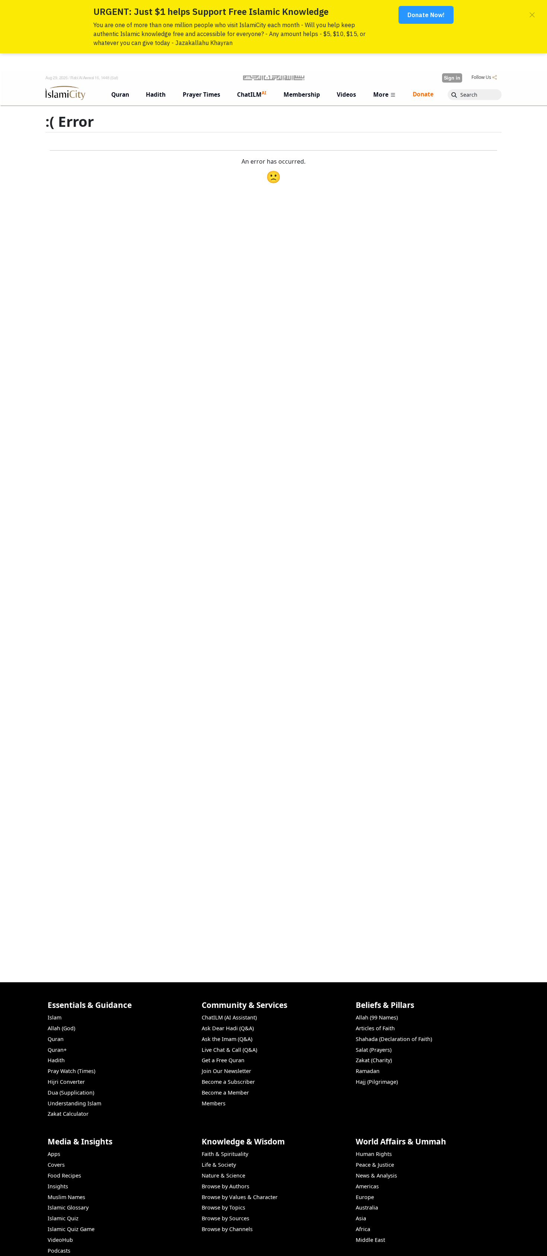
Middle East (370, 1239)
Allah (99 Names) (377, 1017)
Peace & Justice (375, 1164)
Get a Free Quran (223, 1060)
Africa (363, 1229)
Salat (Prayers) (373, 1049)
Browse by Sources (225, 1218)
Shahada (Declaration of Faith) (394, 1039)
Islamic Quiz (63, 1218)
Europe (365, 1197)
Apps (54, 1153)
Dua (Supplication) (71, 1092)
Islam (54, 1017)
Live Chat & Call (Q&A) (229, 1049)
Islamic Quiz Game (71, 1229)
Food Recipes (64, 1175)
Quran (56, 1039)
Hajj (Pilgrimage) (377, 1081)
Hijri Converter (66, 1081)
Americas (367, 1186)
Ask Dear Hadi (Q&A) (228, 1028)
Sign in (452, 77)
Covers (56, 1164)
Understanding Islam (74, 1103)
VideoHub (60, 1239)
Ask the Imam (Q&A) (227, 1039)
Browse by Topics (223, 1207)
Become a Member (225, 1092)
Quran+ (57, 1049)
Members (213, 1103)
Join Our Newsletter (226, 1070)
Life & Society (219, 1164)
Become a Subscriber (228, 1081)
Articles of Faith (375, 1028)
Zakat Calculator (68, 1113)
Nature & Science (223, 1175)
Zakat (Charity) (374, 1060)
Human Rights (374, 1153)
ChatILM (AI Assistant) (229, 1017)
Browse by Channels (227, 1229)
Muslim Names (66, 1197)
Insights (58, 1186)
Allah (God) (61, 1028)
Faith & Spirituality (225, 1153)
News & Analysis (376, 1175)
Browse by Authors (225, 1186)
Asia (361, 1218)
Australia (367, 1207)
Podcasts (59, 1250)
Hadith (56, 1060)
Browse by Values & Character (240, 1197)
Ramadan (368, 1070)
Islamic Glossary (68, 1207)
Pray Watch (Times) (71, 1070)
